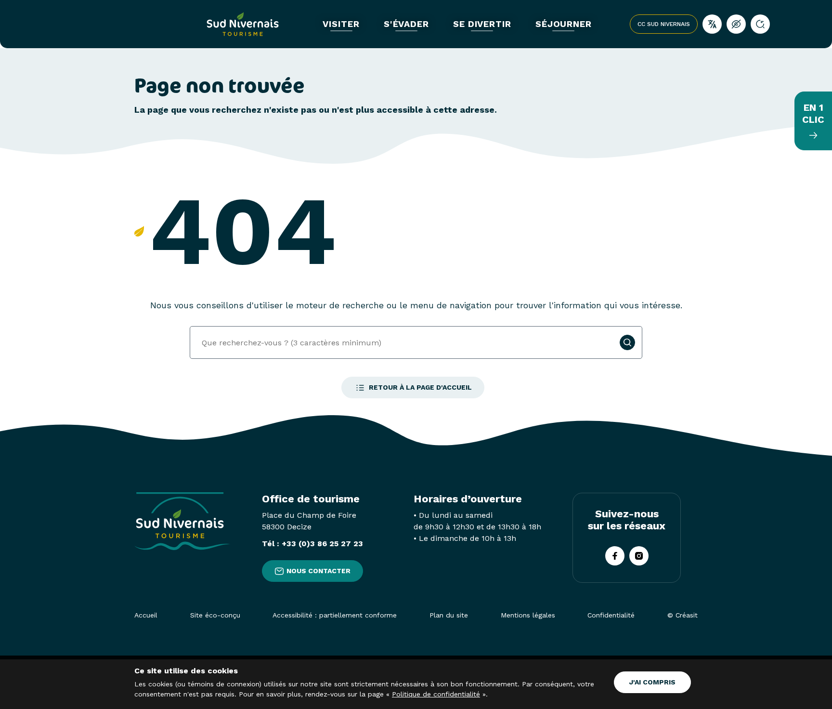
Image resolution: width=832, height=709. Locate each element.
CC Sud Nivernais (663, 24)
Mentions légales (528, 615)
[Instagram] (639, 555)
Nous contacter (318, 571)
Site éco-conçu (215, 615)
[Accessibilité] (736, 24)
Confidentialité (611, 615)
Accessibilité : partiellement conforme (335, 615)
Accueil (145, 615)
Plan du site (448, 615)
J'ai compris (652, 682)
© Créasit (682, 615)
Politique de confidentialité (436, 694)
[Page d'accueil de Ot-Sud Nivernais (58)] (243, 24)
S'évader (406, 24)
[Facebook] (614, 555)
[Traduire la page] (712, 24)
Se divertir (482, 24)
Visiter (341, 24)
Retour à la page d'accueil (420, 387)
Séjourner (563, 24)
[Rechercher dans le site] (760, 24)
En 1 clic (813, 113)
